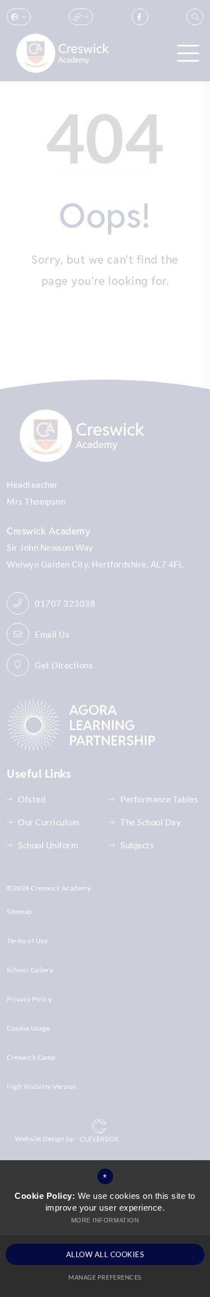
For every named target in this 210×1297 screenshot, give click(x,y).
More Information (105, 1220)
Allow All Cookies (105, 1254)
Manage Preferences (104, 1277)
